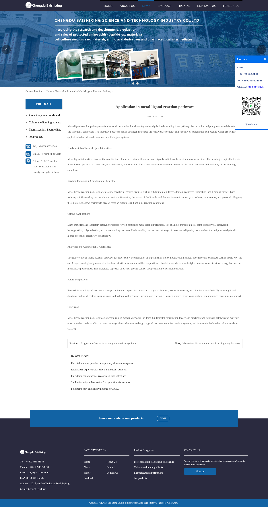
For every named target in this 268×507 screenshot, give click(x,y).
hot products (36, 136)
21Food (162, 503)
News (146, 5)
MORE (163, 418)
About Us (127, 5)
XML (140, 503)
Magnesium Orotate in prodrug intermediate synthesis (108, 343)
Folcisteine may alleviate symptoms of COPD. (95, 388)
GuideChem (172, 503)
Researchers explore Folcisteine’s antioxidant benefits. (99, 369)
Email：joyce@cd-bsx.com (47, 153)
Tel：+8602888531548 (45, 146)
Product (165, 5)
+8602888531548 (35, 461)
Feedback (231, 5)
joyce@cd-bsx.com (38, 472)
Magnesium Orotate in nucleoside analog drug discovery (211, 343)
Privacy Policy (131, 503)
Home (108, 5)
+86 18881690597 (256, 87)
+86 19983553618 (39, 467)
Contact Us (206, 5)
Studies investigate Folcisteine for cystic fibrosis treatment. (101, 382)
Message (200, 471)
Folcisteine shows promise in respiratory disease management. (103, 363)
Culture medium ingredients (45, 122)
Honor (184, 5)
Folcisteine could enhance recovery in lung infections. (99, 376)
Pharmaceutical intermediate (45, 129)
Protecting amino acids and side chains (44, 116)
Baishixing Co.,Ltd (116, 503)
